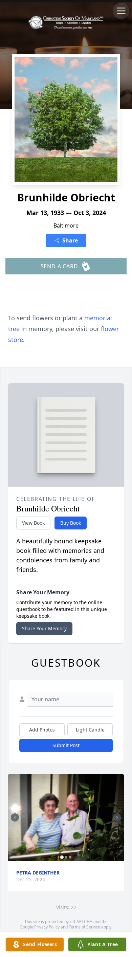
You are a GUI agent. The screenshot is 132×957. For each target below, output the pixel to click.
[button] (66, 817)
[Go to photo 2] (66, 857)
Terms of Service (84, 927)
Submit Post (66, 745)
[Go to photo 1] (62, 857)
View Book (33, 523)
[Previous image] (15, 817)
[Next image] (117, 817)
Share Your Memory (44, 628)
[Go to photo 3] (70, 857)
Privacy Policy (47, 927)
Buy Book (70, 523)
